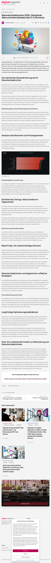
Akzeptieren (25, 550)
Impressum (33, 560)
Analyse (4, 385)
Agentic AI (30, 425)
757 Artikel (17, 22)
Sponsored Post (7, 493)
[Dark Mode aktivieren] (44, 2)
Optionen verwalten (25, 557)
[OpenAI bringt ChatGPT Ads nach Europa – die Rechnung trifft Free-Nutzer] (13, 414)
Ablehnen (25, 554)
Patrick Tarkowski (10, 22)
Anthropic (11, 462)
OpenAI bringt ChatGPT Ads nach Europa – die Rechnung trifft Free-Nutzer (13, 431)
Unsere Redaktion (5, 548)
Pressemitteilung (7, 500)
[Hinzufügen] (3, 58)
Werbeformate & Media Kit (7, 550)
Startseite (3, 9)
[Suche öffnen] (40, 2)
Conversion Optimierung (13, 385)
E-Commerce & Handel (10, 9)
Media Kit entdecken (25, 503)
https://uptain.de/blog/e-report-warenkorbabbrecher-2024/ (25, 379)
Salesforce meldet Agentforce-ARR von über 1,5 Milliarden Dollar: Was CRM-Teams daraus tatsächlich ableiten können (37, 433)
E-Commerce (23, 64)
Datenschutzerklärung (26, 560)
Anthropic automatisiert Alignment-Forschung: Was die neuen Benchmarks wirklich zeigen (13, 468)
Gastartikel (6, 496)
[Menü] (47, 2)
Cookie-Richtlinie (19, 560)
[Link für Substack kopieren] (43, 23)
